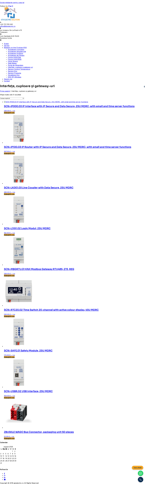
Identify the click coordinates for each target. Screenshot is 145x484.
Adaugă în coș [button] (9, 113)
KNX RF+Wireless (14, 77)
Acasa (6, 44)
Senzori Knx (12, 71)
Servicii (6, 46)
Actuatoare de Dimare (16, 55)
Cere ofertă (137, 468)
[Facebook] (8, 6)
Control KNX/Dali (14, 57)
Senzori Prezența (14, 73)
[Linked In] (10, 6)
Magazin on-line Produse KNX (15, 48)
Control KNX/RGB (14, 59)
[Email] (5, 479)
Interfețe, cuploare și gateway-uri (20, 67)
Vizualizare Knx (14, 75)
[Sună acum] (140, 479)
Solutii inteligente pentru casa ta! (12, 3)
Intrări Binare (13, 61)
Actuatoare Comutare (16, 49)
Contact (7, 81)
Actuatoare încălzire (15, 53)
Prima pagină (5, 91)
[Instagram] (12, 6)
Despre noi (8, 79)
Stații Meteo (12, 63)
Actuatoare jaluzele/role (17, 51)
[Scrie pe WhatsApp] (140, 473)
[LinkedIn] (4, 477)
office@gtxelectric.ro (7, 26)
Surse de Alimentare (15, 65)
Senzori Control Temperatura (19, 69)
